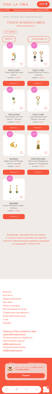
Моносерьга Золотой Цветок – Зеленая (14, 118)
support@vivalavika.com (14, 334)
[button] (12, 65)
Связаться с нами (28, 331)
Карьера (7, 323)
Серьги (21, 17)
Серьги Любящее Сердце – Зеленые (14, 206)
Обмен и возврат (11, 305)
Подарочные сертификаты (16, 312)
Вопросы (7, 291)
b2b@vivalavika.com (12, 350)
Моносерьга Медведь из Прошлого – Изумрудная (38, 162)
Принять (26, 375)
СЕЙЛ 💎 (43, 4)
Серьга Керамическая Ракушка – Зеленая (38, 118)
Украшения (14, 17)
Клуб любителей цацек (14, 316)
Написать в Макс (11, 331)
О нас (5, 319)
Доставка (7, 302)
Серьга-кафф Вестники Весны (14, 73)
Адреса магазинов (12, 298)
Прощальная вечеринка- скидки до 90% (29, 10)
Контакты (7, 295)
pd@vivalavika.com (12, 344)
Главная (6, 17)
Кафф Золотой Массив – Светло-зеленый (14, 162)
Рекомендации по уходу (15, 309)
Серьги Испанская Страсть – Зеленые (38, 73)
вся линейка (10, 31)
